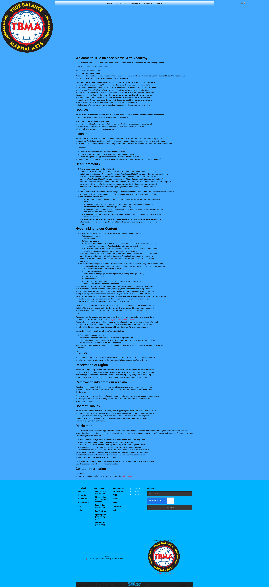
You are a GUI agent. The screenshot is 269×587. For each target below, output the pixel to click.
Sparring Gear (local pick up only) (100, 517)
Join (158, 3)
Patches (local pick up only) (100, 506)
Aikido (115, 495)
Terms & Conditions (168, 573)
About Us (81, 491)
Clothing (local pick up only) (100, 492)
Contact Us (82, 495)
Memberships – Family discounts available (101, 499)
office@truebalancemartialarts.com (121, 320)
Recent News (82, 499)
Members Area (83, 503)
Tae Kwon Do (118, 491)
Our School (120, 3)
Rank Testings (100, 511)
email (123, 476)
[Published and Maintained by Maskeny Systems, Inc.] (134, 586)
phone (129, 476)
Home (109, 3)
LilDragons (117, 506)
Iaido (115, 503)
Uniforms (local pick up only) (101, 524)
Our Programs (118, 488)
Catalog (147, 3)
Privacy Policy (158, 573)
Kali (114, 510)
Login (80, 510)
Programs (134, 3)
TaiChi (115, 499)
